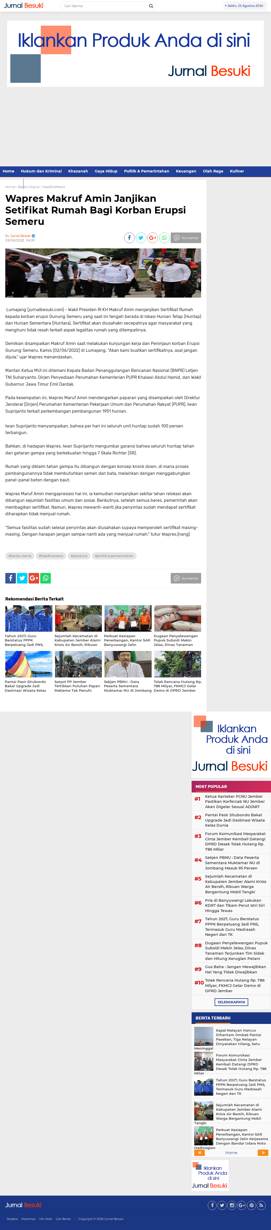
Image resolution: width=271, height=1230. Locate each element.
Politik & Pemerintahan (146, 171)
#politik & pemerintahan (114, 556)
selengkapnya (231, 1002)
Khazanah (78, 171)
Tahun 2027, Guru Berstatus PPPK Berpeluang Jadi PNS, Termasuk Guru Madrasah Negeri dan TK (232, 927)
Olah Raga (213, 171)
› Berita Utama (27, 187)
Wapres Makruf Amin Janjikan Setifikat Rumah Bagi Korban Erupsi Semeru (95, 210)
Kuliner (237, 171)
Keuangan (186, 171)
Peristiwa (12, 183)
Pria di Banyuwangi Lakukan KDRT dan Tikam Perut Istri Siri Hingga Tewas (235, 905)
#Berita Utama (19, 556)
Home (8, 171)
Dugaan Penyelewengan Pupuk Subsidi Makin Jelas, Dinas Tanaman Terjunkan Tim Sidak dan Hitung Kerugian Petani (236, 951)
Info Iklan (45, 1219)
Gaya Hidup (106, 171)
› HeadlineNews (52, 187)
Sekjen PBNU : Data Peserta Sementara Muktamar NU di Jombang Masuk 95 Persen (232, 862)
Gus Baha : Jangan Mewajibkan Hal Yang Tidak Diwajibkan (235, 969)
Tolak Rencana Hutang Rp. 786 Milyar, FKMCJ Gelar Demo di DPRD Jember (235, 985)
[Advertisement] (135, 127)
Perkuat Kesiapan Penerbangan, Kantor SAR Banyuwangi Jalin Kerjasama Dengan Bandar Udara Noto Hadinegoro (231, 1139)
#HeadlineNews (51, 556)
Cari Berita (63, 1219)
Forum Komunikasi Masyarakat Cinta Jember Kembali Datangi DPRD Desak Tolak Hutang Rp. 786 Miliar (235, 841)
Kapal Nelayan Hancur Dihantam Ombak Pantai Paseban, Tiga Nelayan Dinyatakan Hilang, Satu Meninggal (227, 1039)
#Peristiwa (79, 556)
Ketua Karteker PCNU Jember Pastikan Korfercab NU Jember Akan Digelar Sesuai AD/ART (235, 801)
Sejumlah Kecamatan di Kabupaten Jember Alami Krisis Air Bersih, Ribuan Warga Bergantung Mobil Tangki (235, 884)
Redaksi (12, 1219)
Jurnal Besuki (114, 1219)
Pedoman (28, 1219)
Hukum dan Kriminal (41, 171)
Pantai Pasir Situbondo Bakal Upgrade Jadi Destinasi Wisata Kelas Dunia (235, 820)
